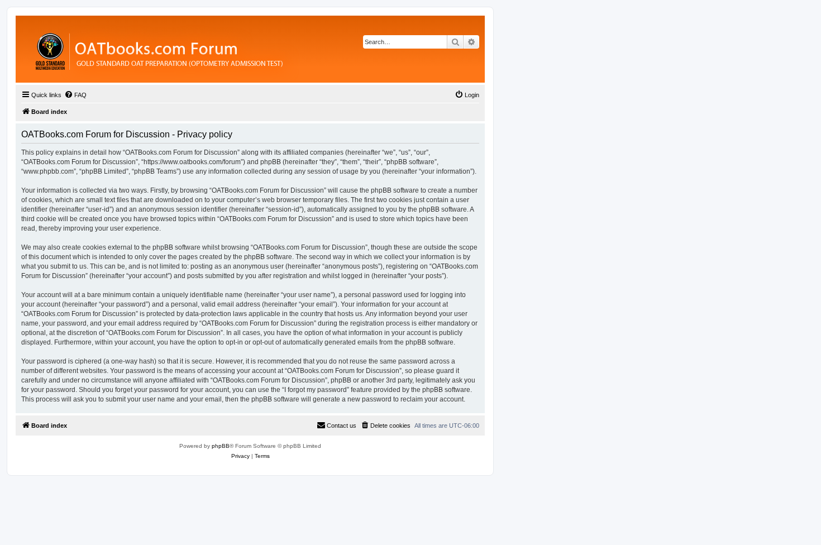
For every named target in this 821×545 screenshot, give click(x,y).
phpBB (221, 446)
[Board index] (220, 49)
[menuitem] (75, 95)
